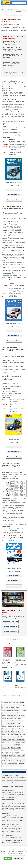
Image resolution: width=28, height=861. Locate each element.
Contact (8, 777)
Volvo (16, 763)
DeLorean (4, 726)
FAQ (12, 777)
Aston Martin (18, 710)
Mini (12, 742)
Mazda (13, 739)
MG (8, 742)
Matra (9, 739)
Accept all (7, 858)
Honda (15, 731)
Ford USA (4, 731)
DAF (3, 723)
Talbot (8, 760)
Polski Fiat (16, 750)
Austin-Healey (10, 713)
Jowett (16, 734)
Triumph (23, 760)
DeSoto (10, 726)
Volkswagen (11, 763)
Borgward (13, 715)
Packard (8, 747)
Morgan (23, 742)
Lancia (3, 736)
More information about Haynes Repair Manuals (14, 135)
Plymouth (4, 750)
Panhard (13, 747)
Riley (18, 752)
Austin (3, 713)
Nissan (12, 744)
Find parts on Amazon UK (10, 626)
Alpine (17, 707)
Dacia (16, 721)
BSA (19, 715)
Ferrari (10, 729)
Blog (3, 777)
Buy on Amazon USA (13, 194)
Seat (23, 755)
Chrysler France (17, 718)
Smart (12, 758)
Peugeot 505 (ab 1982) (7, 684)
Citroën (11, 721)
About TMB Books (19, 775)
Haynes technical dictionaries (17, 806)
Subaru (17, 758)
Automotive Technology (18, 705)
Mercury (4, 742)
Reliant (9, 752)
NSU (16, 744)
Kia (20, 734)
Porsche (4, 752)
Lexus (8, 736)
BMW (8, 715)
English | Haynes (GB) (12, 43)
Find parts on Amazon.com (10, 621)
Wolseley (4, 766)
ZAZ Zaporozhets (17, 766)
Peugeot (14, 15)
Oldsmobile (22, 744)
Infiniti (3, 734)
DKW (14, 726)
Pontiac (22, 750)
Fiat (14, 729)
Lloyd (17, 736)
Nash (8, 744)
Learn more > (18, 11)
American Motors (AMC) (8, 710)
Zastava (10, 766)
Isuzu (8, 734)
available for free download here (16, 148)
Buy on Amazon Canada (13, 200)
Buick (22, 715)
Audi (24, 710)
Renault (14, 752)
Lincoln (13, 736)
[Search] (24, 3)
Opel (3, 747)
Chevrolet (9, 718)
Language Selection (9, 775)
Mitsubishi (17, 742)
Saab (14, 755)
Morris (3, 744)
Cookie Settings (18, 780)
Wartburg (21, 763)
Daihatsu (8, 723)
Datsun (18, 723)
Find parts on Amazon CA (10, 631)
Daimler (13, 723)
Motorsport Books (6, 705)
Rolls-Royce (5, 755)
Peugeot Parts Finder (8, 74)
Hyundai (20, 731)
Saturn (18, 755)
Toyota (12, 760)
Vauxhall (4, 763)
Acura (6, 707)
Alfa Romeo (12, 707)
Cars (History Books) (7, 702)
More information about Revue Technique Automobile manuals (12, 394)
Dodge (18, 726)
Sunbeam (22, 758)
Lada (24, 734)
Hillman (10, 731)
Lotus (21, 736)
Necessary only (18, 858)
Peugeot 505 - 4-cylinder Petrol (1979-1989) (20, 660)
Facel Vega (4, 729)
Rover (10, 755)
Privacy (3, 780)
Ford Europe (20, 729)
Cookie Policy (10, 780)
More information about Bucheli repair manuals (14, 524)
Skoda (7, 758)
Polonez (10, 750)
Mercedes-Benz (20, 739)
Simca (3, 758)
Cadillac (4, 718)
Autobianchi (18, 713)
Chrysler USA (5, 721)
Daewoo (21, 721)
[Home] (2, 6)
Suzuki (3, 760)
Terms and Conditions (19, 777)
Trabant (18, 760)
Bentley (4, 715)
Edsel (23, 726)
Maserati (4, 739)
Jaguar (12, 734)
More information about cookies (18, 855)
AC (2, 707)
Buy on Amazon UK (14, 189)
